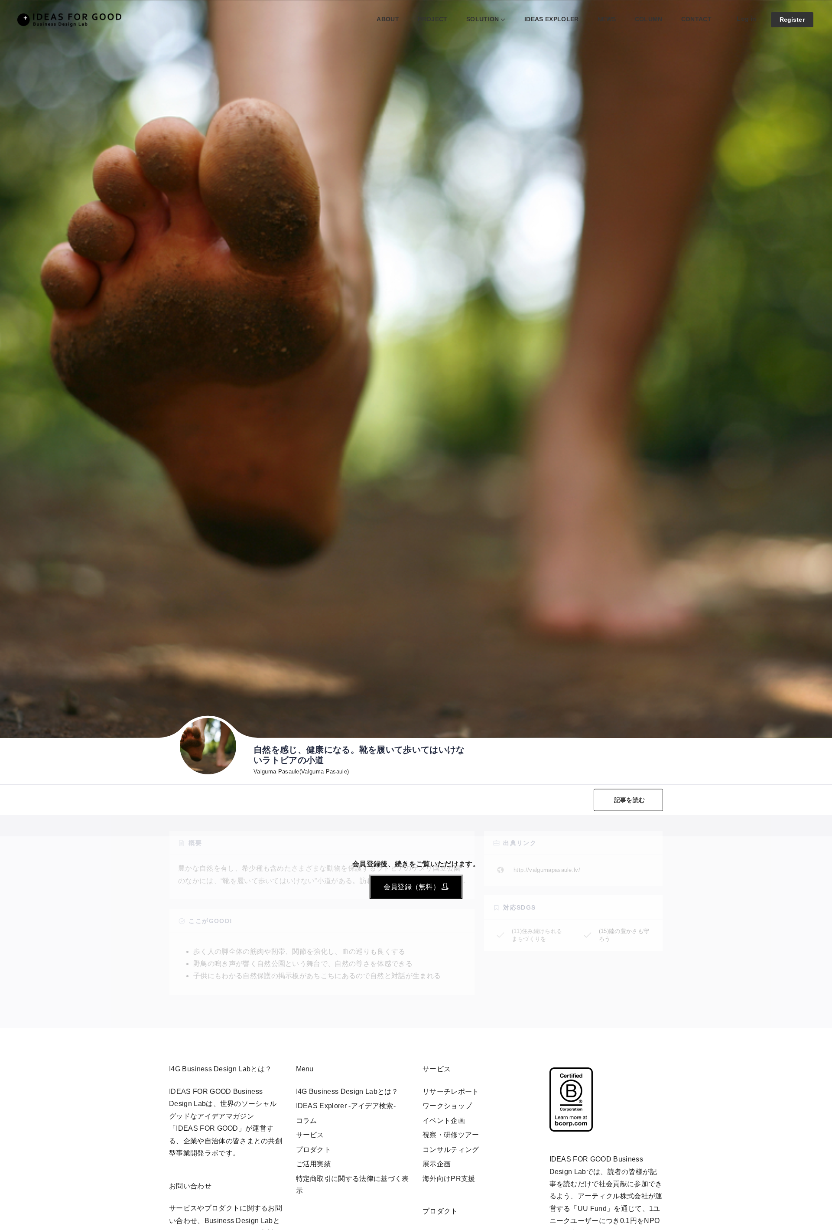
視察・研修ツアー (450, 1135)
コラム (306, 1120)
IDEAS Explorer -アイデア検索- (346, 1105)
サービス (310, 1135)
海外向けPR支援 (448, 1178)
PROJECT (432, 19)
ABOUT (388, 19)
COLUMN (649, 19)
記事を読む (629, 799)
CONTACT (696, 19)
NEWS (607, 19)
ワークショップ (447, 1105)
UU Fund (592, 1208)
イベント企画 (443, 1120)
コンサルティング (450, 1149)
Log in (746, 18)
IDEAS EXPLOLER (551, 19)
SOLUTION (482, 19)
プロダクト (314, 1149)
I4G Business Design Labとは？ (347, 1091)
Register (792, 19)
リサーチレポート (450, 1091)
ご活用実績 (314, 1164)
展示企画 (436, 1164)
